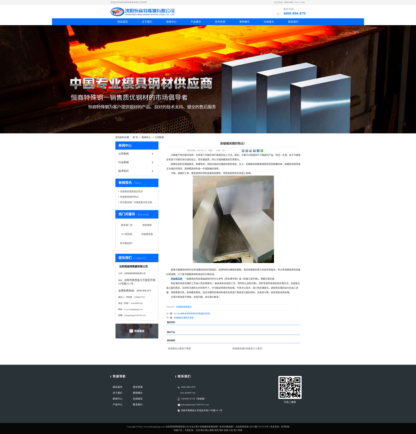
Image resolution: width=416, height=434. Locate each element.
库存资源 (220, 21)
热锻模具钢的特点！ (130, 197)
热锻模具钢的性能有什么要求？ (248, 348)
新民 (216, 430)
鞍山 (207, 430)
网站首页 (122, 21)
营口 (235, 430)
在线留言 (269, 21)
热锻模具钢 (147, 234)
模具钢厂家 (126, 225)
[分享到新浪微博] (250, 150)
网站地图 (289, 2)
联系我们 (293, 21)
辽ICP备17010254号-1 (259, 426)
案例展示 (244, 21)
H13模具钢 (126, 234)
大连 (231, 430)
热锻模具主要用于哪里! (184, 318)
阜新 (240, 430)
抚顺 (226, 430)
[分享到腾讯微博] (254, 150)
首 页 (135, 137)
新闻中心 (171, 21)
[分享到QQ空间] (247, 150)
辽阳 (198, 430)
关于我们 (147, 21)
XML (303, 2)
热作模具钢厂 (127, 243)
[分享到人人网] (258, 150)
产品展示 (196, 21)
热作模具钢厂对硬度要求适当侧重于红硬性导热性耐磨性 (138, 202)
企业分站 (278, 2)
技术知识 (123, 171)
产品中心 (118, 404)
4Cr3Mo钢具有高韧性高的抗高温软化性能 (192, 313)
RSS (297, 2)
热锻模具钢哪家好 (184, 307)
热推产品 (178, 430)
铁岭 (221, 430)
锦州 (202, 430)
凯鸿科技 (285, 426)
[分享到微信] (261, 150)
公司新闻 (159, 137)
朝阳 (212, 430)
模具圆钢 (147, 225)
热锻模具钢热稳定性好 (131, 191)
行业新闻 (123, 162)
